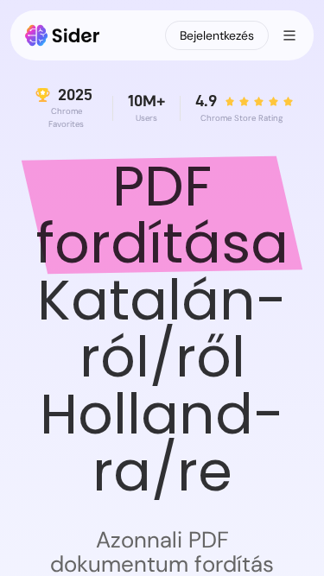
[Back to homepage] (62, 35)
